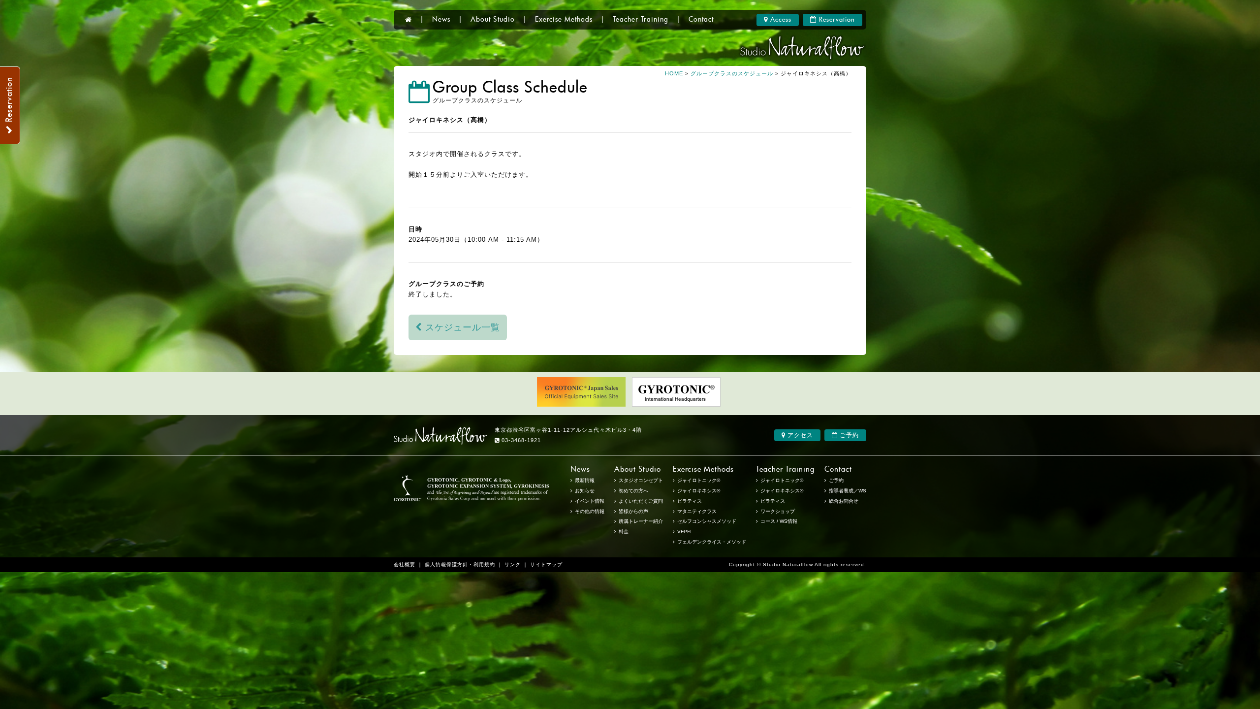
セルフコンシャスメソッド (706, 521)
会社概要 (404, 564)
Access (779, 20)
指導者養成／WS (847, 490)
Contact (701, 19)
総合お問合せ (843, 501)
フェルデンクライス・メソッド (711, 542)
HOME (674, 73)
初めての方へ (633, 490)
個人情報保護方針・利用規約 (460, 564)
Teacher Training (640, 19)
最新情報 (585, 480)
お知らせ (585, 490)
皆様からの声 (633, 511)
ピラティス (772, 501)
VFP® (684, 531)
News (441, 19)
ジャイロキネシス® (781, 490)
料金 (624, 531)
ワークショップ (777, 511)
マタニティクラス (697, 511)
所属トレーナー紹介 (641, 521)
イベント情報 (589, 501)
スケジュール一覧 (461, 327)
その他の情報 (589, 511)
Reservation (836, 20)
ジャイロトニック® (781, 480)
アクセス (799, 435)
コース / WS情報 (778, 521)
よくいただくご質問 (641, 501)
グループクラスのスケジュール (732, 73)
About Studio (493, 19)
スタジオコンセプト (641, 480)
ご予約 (848, 435)
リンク (512, 564)
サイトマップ (546, 564)
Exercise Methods (564, 19)
